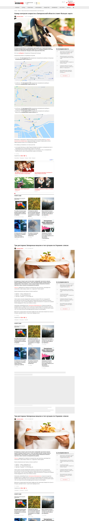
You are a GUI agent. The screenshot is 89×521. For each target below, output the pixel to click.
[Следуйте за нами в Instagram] (68, 2)
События (19, 10)
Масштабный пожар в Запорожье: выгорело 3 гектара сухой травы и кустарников (47, 213)
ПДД (30, 158)
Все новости (65, 75)
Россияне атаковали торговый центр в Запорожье (33, 234)
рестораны (21, 319)
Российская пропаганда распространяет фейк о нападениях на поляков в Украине (20, 213)
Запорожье (22, 158)
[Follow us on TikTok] (72, 2)
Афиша (69, 7)
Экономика (38, 7)
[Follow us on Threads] (73, 2)
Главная (17, 7)
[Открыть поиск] (73, 7)
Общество (46, 7)
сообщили (21, 53)
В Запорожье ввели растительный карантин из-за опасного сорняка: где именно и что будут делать (34, 213)
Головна (15, 10)
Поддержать (71, 4)
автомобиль (17, 158)
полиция (33, 158)
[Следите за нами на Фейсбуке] (66, 2)
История (62, 7)
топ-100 (26, 319)
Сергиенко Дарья (19, 16)
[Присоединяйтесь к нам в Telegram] (69, 2)
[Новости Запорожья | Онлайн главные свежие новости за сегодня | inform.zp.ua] (19, 3)
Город (23, 7)
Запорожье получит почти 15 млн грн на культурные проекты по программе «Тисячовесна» (48, 235)
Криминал (54, 7)
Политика (30, 7)
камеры (26, 158)
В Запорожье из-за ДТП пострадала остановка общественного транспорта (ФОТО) (20, 235)
